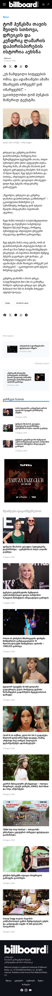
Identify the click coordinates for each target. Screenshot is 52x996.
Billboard (7, 58)
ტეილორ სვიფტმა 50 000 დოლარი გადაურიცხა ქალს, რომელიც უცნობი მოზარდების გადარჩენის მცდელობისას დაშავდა (24, 690)
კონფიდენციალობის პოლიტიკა (18, 962)
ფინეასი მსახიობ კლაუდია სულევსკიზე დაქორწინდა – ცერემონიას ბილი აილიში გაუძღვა (31, 426)
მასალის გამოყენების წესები (17, 960)
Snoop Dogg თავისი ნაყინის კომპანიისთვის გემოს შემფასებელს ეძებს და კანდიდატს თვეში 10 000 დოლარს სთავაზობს (25, 922)
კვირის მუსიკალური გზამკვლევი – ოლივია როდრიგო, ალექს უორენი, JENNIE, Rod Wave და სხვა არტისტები (26, 786)
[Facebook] (22, 990)
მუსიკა (6, 17)
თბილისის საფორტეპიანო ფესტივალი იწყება (32, 347)
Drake (7, 303)
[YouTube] (30, 990)
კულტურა (18, 981)
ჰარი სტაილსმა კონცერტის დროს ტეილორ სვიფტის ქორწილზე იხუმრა (31, 410)
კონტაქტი (8, 957)
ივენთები (30, 981)
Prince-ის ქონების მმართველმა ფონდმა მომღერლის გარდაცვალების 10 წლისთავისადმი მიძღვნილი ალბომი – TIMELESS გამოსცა (24, 642)
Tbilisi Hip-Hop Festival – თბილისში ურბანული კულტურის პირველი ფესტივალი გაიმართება (26, 832)
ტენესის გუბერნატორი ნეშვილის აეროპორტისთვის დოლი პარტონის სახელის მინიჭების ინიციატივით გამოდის (32, 443)
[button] (4, 4)
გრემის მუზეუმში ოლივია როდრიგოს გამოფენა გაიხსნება (22, 876)
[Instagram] (26, 990)
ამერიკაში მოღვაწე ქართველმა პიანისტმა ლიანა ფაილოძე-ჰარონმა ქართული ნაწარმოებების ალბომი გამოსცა (19, 377)
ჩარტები (26, 984)
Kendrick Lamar (22, 303)
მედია (40, 981)
